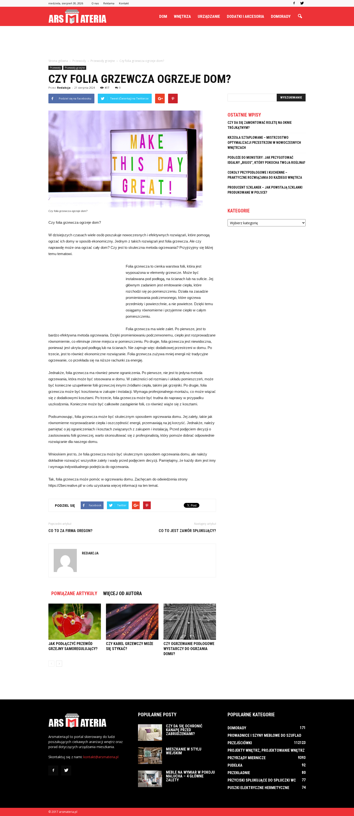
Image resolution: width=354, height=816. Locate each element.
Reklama (108, 3)
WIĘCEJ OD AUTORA (122, 593)
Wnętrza (182, 16)
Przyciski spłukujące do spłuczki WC (262, 780)
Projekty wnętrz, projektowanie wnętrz (266, 750)
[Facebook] (294, 3)
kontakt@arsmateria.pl (100, 757)
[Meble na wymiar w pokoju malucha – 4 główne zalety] (150, 778)
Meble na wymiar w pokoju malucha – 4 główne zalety (190, 776)
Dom (163, 16)
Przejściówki (240, 743)
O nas (95, 3)
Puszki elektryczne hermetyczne (258, 787)
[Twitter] (302, 3)
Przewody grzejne (75, 67)
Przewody (55, 67)
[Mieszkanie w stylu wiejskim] (150, 755)
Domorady (281, 16)
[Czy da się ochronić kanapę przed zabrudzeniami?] (150, 732)
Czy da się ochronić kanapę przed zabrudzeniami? (184, 730)
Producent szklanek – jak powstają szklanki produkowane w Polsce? (265, 189)
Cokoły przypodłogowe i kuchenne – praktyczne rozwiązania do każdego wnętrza (265, 175)
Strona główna (58, 61)
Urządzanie (209, 16)
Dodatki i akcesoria (245, 16)
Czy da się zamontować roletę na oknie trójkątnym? (260, 125)
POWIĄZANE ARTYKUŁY (74, 593)
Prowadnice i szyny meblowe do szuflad (264, 735)
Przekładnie (239, 772)
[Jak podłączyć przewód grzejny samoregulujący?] (74, 622)
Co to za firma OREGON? (70, 530)
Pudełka (235, 765)
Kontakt (124, 3)
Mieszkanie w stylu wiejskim (183, 751)
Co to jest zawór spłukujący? (187, 530)
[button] (300, 16)
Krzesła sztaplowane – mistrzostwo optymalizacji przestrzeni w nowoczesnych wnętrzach (264, 143)
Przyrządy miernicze (247, 758)
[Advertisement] (177, 42)
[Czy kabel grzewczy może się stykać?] (132, 622)
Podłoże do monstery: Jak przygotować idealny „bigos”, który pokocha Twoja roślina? (266, 160)
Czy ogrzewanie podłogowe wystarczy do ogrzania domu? (189, 648)
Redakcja (64, 87)
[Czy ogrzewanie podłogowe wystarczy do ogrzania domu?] (190, 622)
